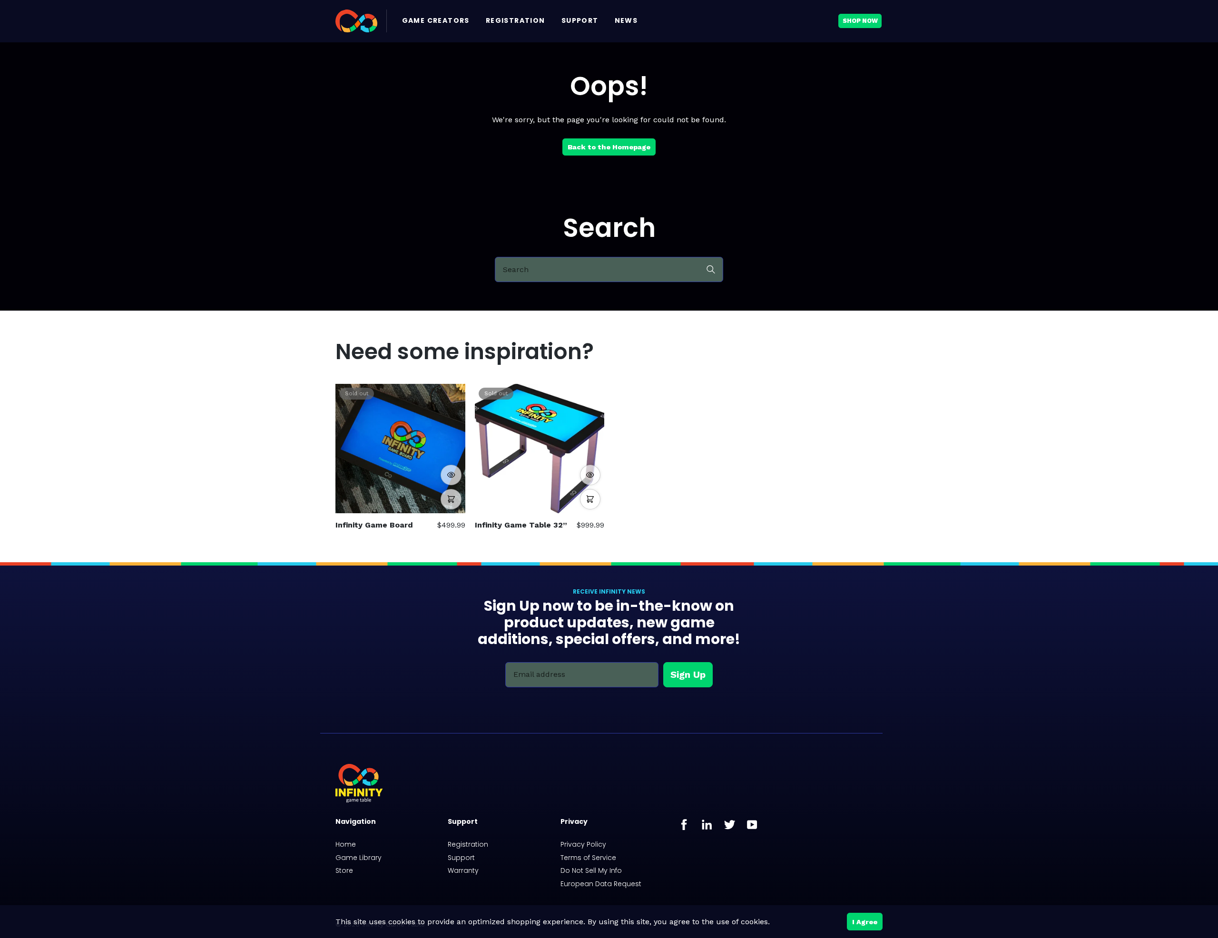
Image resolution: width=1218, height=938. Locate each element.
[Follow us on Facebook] (684, 824)
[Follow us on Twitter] (729, 824)
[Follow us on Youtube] (752, 824)
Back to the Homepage (609, 147)
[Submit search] (711, 269)
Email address (539, 674)
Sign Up (688, 674)
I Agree (864, 922)
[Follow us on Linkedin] (707, 824)
